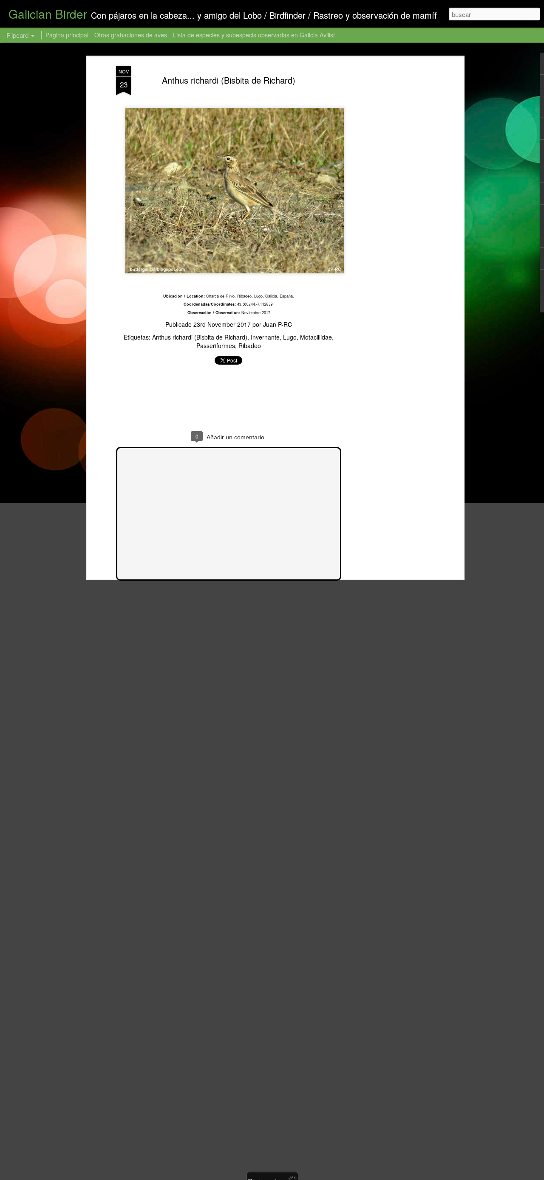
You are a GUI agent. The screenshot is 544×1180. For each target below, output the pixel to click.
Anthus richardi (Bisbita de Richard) (228, 80)
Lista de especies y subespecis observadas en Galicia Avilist (254, 35)
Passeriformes (215, 345)
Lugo (290, 337)
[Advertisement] (388, 200)
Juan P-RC (277, 324)
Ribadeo (249, 345)
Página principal (66, 35)
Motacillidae (316, 337)
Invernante (265, 337)
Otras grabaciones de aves (131, 35)
